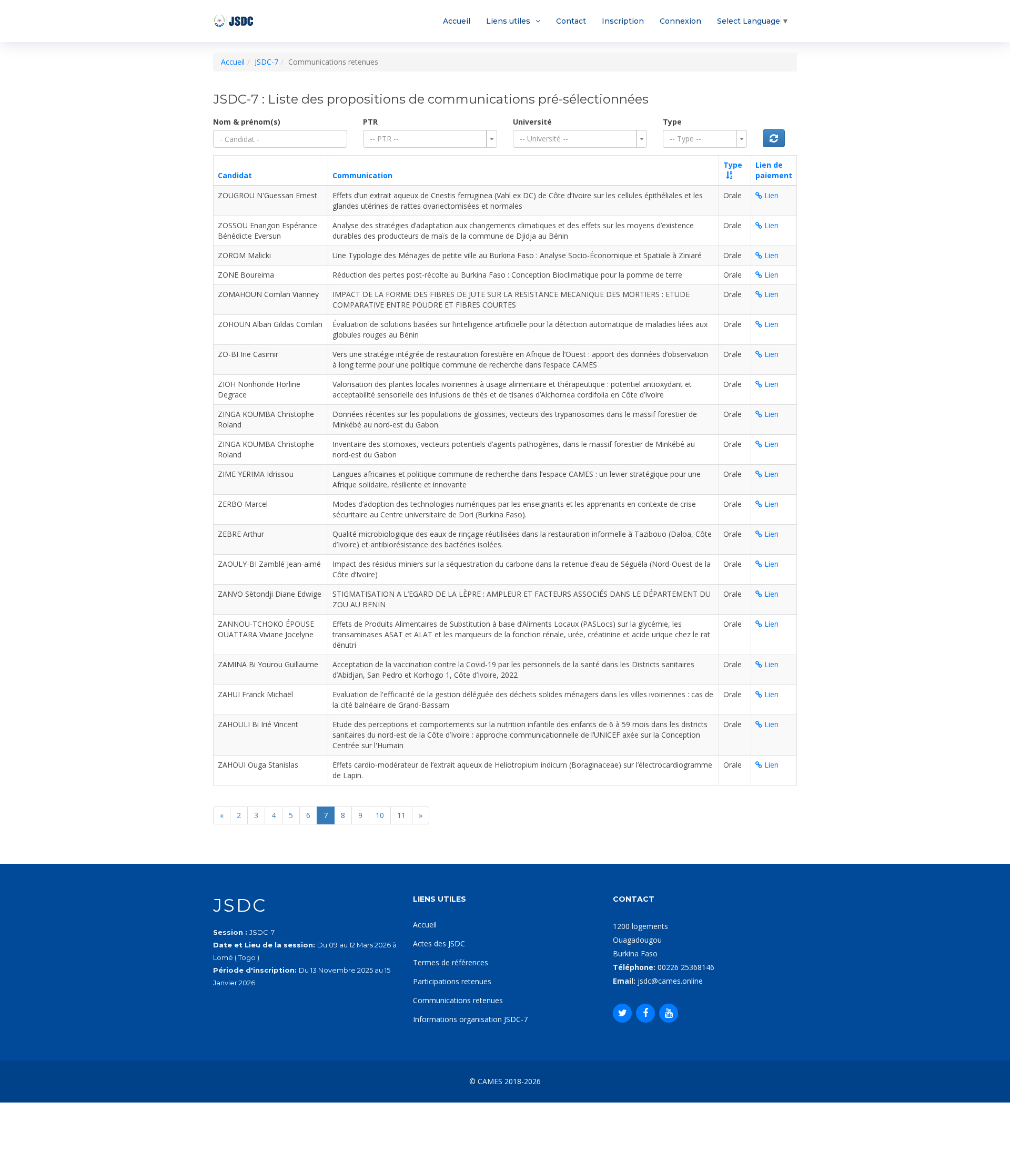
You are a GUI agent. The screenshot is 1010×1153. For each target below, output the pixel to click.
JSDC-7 (266, 62)
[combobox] (430, 139)
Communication (362, 175)
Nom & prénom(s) (246, 122)
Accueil (456, 21)
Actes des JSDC (439, 943)
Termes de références (450, 962)
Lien (770, 195)
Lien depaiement (773, 170)
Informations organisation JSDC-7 (470, 1019)
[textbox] (427, 139)
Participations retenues (452, 981)
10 (380, 815)
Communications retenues (458, 1000)
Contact (571, 21)
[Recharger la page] (774, 138)
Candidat (235, 175)
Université (532, 122)
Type (672, 122)
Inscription (623, 21)
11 (401, 815)
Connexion (680, 21)
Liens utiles (508, 21)
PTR (370, 122)
